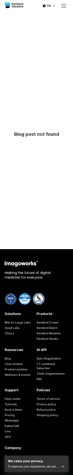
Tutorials (11, 404)
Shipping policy (47, 415)
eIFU (8, 436)
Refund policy (46, 409)
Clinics (9, 333)
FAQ (39, 379)
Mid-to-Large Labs (18, 322)
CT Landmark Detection (46, 366)
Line (8, 431)
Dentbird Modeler (49, 333)
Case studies (14, 364)
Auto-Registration (49, 358)
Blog (8, 358)
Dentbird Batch (47, 328)
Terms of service (48, 398)
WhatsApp (12, 420)
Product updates (16, 369)
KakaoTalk (12, 426)
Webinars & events (18, 374)
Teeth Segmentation (51, 373)
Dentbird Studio (47, 338)
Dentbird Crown (47, 322)
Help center (13, 398)
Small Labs (12, 328)
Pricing (9, 415)
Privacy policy (46, 404)
